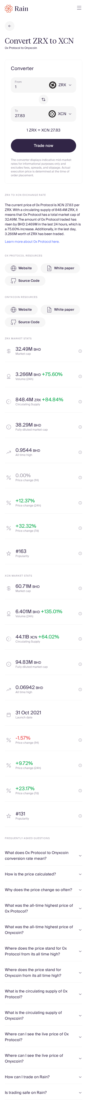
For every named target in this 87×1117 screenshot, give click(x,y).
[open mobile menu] (79, 9)
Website (25, 268)
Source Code (29, 281)
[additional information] (80, 351)
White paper (64, 268)
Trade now (43, 145)
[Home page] (16, 9)
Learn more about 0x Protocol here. (32, 242)
